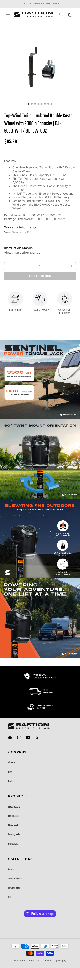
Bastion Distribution (33, 960)
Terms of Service (15, 879)
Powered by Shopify (55, 960)
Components (13, 844)
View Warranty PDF (18, 232)
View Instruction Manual (22, 252)
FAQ (9, 897)
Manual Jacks (13, 816)
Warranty (11, 870)
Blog (10, 772)
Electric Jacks (14, 807)
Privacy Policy (14, 888)
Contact (11, 781)
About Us (11, 763)
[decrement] (8, 266)
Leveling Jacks (14, 835)
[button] (8, 14)
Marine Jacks (13, 825)
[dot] (28, 104)
